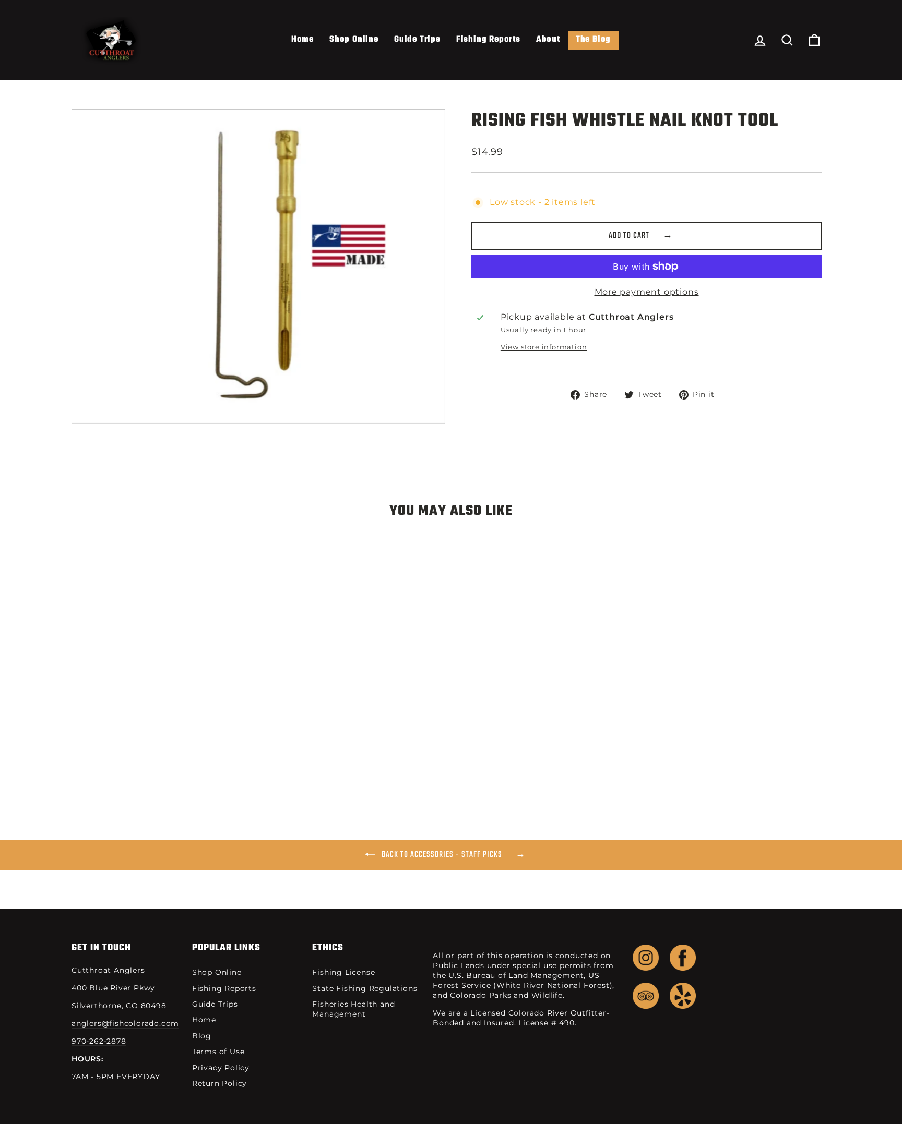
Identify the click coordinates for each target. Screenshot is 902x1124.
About (548, 39)
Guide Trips (417, 39)
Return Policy (219, 1083)
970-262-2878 (99, 1041)
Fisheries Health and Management (353, 1009)
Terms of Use (218, 1051)
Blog (201, 1036)
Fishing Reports (488, 39)
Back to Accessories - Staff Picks (441, 855)
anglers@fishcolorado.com (125, 1023)
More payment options (647, 292)
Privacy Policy (221, 1067)
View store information (544, 347)
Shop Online (353, 39)
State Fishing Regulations (364, 988)
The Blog (593, 39)
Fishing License (343, 972)
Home (302, 39)
